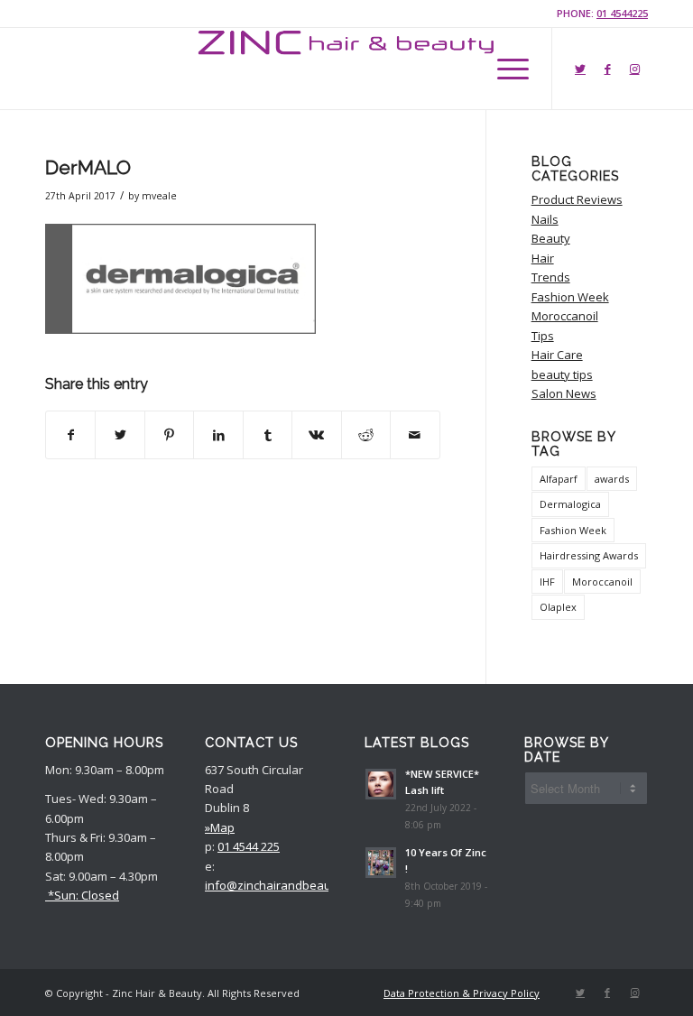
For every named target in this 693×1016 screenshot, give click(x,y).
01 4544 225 (248, 846)
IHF (547, 581)
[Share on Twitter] (119, 434)
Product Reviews (577, 199)
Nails (545, 219)
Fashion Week (570, 297)
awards (612, 478)
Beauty (550, 238)
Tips (542, 336)
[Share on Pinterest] (169, 434)
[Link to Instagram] (634, 68)
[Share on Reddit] (366, 434)
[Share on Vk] (316, 434)
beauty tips (562, 374)
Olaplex (558, 607)
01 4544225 (622, 13)
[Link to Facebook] (607, 68)
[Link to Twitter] (580, 68)
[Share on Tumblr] (267, 434)
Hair (542, 258)
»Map (220, 827)
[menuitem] (457, 993)
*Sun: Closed (82, 895)
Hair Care (557, 354)
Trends (550, 277)
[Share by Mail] (415, 434)
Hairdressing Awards (589, 555)
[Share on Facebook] (70, 434)
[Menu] (504, 68)
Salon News (563, 393)
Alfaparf (559, 478)
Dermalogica (570, 504)
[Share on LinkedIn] (218, 434)
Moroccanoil (564, 316)
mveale (159, 195)
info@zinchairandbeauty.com (285, 885)
